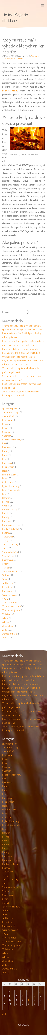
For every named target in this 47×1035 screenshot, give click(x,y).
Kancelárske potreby (11, 490)
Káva (4, 493)
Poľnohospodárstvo (11, 524)
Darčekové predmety (11, 439)
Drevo (5, 455)
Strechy (5, 563)
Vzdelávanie (7, 614)
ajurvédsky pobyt (9, 408)
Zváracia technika (9, 633)
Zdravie (5, 629)
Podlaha (5, 513)
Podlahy (5, 517)
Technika (5, 58)
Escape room (8, 466)
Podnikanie (7, 521)
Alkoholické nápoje (10, 412)
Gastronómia (7, 482)
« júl (4, 1014)
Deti (4, 443)
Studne (5, 567)
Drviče (5, 459)
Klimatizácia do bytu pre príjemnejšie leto (20, 348)
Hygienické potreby (10, 486)
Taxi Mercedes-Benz (11, 571)
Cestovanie (7, 431)
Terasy (5, 579)
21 (28, 999)
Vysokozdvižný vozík (11, 610)
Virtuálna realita (9, 602)
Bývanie (5, 428)
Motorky (6, 497)
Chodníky (6, 435)
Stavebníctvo (35, 56)
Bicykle (5, 424)
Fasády (5, 470)
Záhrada (5, 622)
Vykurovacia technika (16, 58)
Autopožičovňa (8, 416)
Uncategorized (8, 591)
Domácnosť (7, 447)
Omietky (5, 505)
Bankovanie (7, 420)
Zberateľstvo (7, 625)
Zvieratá (5, 637)
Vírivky (5, 598)
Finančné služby (9, 474)
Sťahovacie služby (10, 552)
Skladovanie (7, 536)
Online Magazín (15, 14)
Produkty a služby (10, 528)
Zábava (5, 618)
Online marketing (9, 509)
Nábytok (5, 501)
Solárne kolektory (10, 544)
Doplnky (5, 451)
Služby (5, 540)
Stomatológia (8, 559)
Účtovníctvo (7, 587)
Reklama (6, 532)
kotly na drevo (9, 90)
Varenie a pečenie (10, 594)
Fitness (5, 478)
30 (40, 1003)
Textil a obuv (7, 583)
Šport (4, 548)
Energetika (7, 462)
